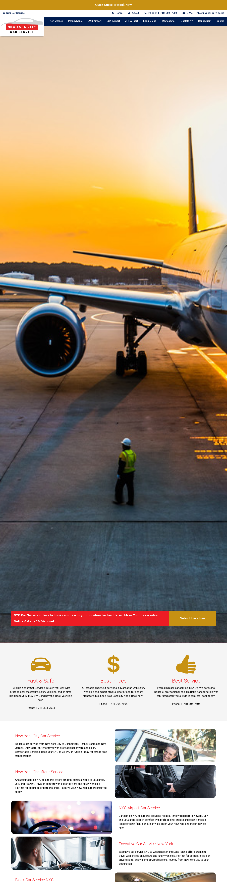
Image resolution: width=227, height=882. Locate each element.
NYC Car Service (15, 13)
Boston (220, 21)
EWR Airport (94, 21)
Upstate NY (187, 21)
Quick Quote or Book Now (113, 5)
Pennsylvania (75, 21)
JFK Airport (131, 21)
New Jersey (56, 21)
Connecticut (204, 21)
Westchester (168, 21)
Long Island (149, 21)
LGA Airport (113, 21)
